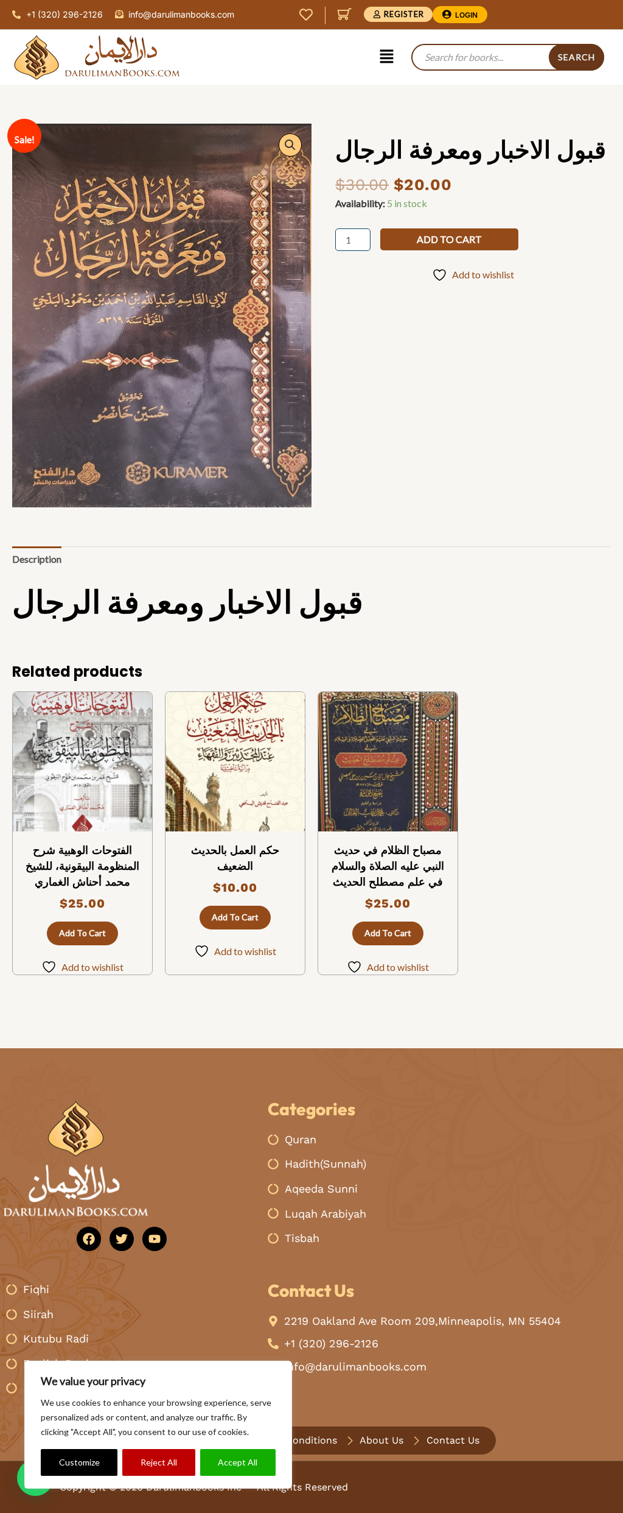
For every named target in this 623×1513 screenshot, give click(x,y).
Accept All (237, 1462)
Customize (79, 1462)
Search (576, 57)
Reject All (159, 1462)
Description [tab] (36, 559)
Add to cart (449, 239)
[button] (386, 57)
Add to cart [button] (82, 933)
